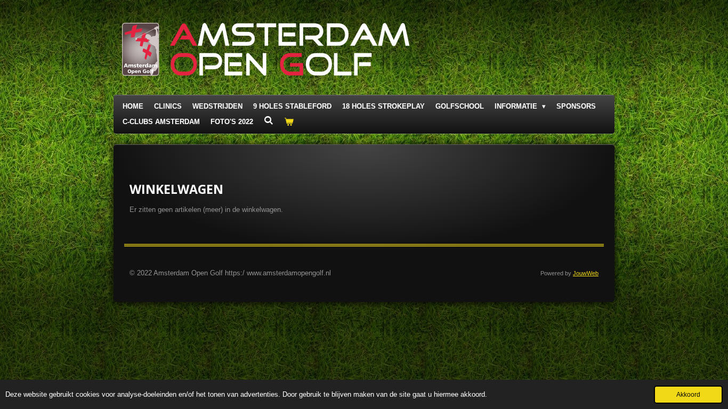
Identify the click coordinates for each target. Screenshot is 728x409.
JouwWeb (585, 273)
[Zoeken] (268, 120)
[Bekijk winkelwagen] (289, 122)
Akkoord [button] (688, 394)
